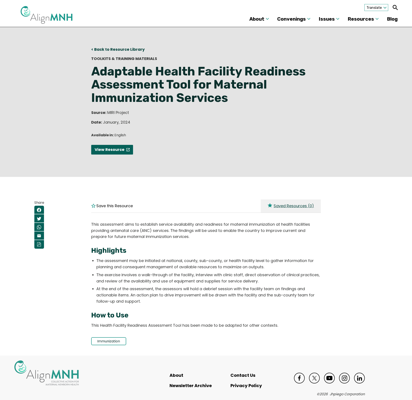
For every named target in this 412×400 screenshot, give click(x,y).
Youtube (329, 378)
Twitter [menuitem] (39, 218)
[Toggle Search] (395, 7)
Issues (327, 19)
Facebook (299, 378)
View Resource (109, 149)
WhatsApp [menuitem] (39, 227)
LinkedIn (359, 378)
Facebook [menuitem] (39, 210)
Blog (392, 19)
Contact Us (242, 375)
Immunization (108, 341)
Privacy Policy (246, 386)
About (256, 19)
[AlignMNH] (46, 16)
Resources (361, 19)
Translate (374, 8)
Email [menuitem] (39, 235)
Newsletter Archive (191, 386)
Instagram (344, 378)
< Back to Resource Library (118, 49)
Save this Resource (114, 206)
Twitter (314, 378)
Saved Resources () (294, 205)
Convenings (291, 19)
